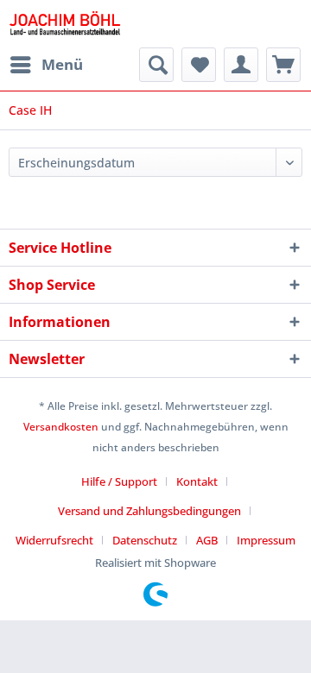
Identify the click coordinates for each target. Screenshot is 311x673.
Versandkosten (60, 426)
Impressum (266, 540)
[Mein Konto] (241, 64)
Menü (62, 64)
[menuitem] (46, 64)
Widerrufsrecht (54, 540)
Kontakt (197, 481)
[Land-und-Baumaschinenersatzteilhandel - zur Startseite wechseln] (65, 24)
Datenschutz (144, 540)
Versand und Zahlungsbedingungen (149, 511)
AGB (207, 540)
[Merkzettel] (198, 64)
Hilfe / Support (119, 481)
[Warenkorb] (283, 64)
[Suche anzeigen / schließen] (156, 64)
